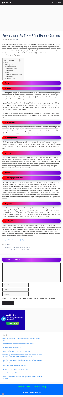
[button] (52, 2)
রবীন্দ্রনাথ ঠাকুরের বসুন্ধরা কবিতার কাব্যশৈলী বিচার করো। (15, 369)
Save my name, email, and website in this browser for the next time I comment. (29, 298)
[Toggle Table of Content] (20, 60)
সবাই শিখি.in (6, 2)
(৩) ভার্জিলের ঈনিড (11, 78)
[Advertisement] (31, 17)
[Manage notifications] (3, 394)
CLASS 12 (8, 245)
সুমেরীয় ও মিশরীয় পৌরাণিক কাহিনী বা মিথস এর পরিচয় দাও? (18, 247)
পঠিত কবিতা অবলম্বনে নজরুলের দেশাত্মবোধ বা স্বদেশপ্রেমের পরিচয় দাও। (18, 344)
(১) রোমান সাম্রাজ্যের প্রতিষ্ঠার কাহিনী (14, 74)
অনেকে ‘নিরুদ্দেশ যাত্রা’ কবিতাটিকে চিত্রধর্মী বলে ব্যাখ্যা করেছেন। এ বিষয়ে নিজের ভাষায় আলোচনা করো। (22, 361)
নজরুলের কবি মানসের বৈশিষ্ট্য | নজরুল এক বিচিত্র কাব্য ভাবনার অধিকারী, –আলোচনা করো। (21, 339)
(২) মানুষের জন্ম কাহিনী (11, 66)
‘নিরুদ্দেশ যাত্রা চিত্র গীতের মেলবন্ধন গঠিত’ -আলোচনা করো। (16, 351)
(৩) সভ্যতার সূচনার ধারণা (12, 68)
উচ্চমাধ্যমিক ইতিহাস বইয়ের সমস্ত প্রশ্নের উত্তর (13, 240)
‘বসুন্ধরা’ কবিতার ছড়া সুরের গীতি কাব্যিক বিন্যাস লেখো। (14, 373)
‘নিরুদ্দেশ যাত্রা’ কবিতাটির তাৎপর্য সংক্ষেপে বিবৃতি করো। (14, 365)
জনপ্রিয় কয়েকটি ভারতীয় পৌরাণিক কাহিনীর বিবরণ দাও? (17, 250)
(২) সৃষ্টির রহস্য (10, 76)
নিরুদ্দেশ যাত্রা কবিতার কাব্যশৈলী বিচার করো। (12, 347)
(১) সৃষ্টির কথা (10, 65)
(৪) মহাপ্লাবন (10, 70)
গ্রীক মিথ (6, 63)
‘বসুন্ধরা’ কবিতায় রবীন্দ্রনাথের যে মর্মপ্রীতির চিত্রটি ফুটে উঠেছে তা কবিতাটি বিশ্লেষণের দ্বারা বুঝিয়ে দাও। (22, 377)
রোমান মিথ (7, 72)
